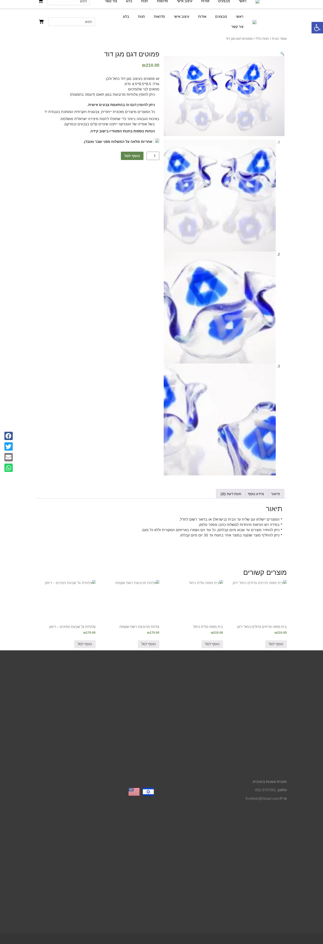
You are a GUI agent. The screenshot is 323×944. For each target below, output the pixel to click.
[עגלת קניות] (41, 21)
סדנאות (159, 16)
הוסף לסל (132, 156)
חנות (141, 16)
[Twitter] (8, 446)
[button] (317, 27)
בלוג (126, 16)
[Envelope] (8, 457)
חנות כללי (262, 39)
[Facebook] (8, 436)
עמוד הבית (279, 39)
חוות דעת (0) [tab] (230, 494)
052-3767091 (265, 790)
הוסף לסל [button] (276, 644)
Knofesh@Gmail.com (262, 798)
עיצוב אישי (181, 16)
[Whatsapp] (8, 468)
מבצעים (221, 16)
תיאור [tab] (275, 494)
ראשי (239, 16)
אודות (202, 16)
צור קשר (237, 27)
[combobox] (71, 22)
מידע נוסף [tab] (256, 494)
